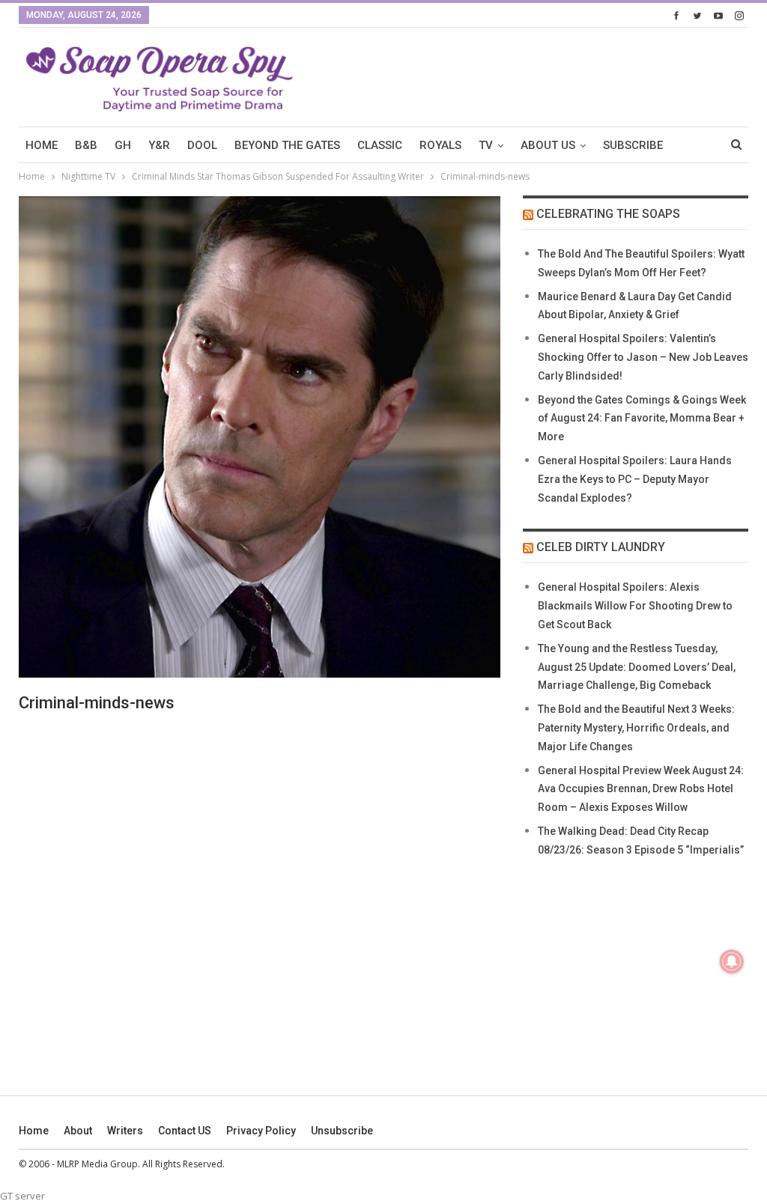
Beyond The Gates (287, 145)
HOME (41, 145)
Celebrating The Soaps (608, 214)
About (78, 1131)
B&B (86, 145)
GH (123, 145)
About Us (548, 145)
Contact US (184, 1131)
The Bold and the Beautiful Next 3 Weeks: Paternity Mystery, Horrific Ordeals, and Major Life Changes (636, 727)
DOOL (202, 145)
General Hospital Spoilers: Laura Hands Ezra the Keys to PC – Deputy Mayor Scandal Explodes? (635, 479)
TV (486, 145)
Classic (379, 145)
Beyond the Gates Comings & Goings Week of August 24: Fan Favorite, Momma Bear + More (642, 418)
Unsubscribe (342, 1131)
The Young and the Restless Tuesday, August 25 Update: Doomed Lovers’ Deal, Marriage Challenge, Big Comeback (637, 667)
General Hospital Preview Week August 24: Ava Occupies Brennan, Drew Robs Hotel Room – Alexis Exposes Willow (641, 789)
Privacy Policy (261, 1131)
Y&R (159, 145)
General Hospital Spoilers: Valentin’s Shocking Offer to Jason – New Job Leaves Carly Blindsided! (643, 357)
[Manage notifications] (732, 961)
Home (34, 1131)
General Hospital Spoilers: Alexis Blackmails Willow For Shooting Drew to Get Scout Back (635, 605)
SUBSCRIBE (633, 145)
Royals (440, 145)
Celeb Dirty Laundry (600, 547)
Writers (125, 1131)
